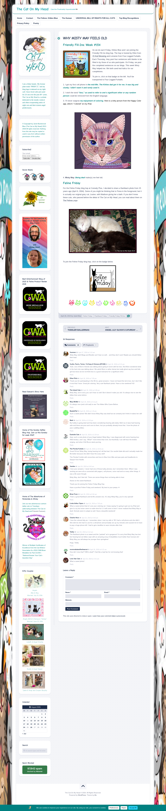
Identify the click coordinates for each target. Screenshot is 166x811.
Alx (95, 795)
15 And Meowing (99, 56)
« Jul (24, 734)
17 (24, 724)
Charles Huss (74, 518)
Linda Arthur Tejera (76, 503)
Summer (73, 352)
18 (28, 724)
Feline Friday (87, 316)
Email (106, 592)
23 (45, 724)
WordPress (82, 795)
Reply (72, 360)
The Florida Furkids (77, 449)
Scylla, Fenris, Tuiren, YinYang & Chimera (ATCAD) (87, 364)
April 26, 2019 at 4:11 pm (89, 402)
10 (24, 721)
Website (68, 600)
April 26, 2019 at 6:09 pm (91, 390)
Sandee (72, 466)
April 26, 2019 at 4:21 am (98, 549)
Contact (29, 18)
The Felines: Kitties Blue (47, 18)
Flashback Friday (101, 316)
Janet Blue (77, 316)
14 (38, 721)
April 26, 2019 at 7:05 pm (88, 378)
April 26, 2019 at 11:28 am (90, 435)
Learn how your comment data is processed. (109, 616)
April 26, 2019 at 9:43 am (86, 466)
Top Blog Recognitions (129, 18)
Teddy (72, 532)
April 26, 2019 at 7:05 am (94, 503)
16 (45, 721)
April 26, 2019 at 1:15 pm (88, 411)
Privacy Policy (23, 23)
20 (35, 724)
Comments (73, 345)
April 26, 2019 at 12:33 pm (84, 420)
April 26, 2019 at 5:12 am (85, 532)
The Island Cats (75, 390)
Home (19, 18)
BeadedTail (73, 411)
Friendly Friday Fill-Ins (117, 316)
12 (31, 721)
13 (35, 721)
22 (42, 724)
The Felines (68, 200)
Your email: (26, 153)
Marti (71, 420)
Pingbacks (91, 345)
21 (38, 724)
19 (31, 724)
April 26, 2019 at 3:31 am (91, 559)
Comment (69, 577)
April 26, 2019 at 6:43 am (90, 518)
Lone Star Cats (75, 559)
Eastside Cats (74, 434)
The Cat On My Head (32, 9)
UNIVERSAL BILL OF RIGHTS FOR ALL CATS (95, 18)
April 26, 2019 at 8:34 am (88, 494)
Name (68, 592)
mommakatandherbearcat (79, 549)
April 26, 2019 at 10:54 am (94, 449)
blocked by (37, 770)
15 (42, 721)
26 (31, 727)
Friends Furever (38, 511)
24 (24, 727)
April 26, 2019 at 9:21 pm (116, 364)
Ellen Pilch (73, 378)
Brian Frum (74, 494)
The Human (67, 18)
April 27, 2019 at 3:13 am (86, 352)
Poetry (36, 23)
